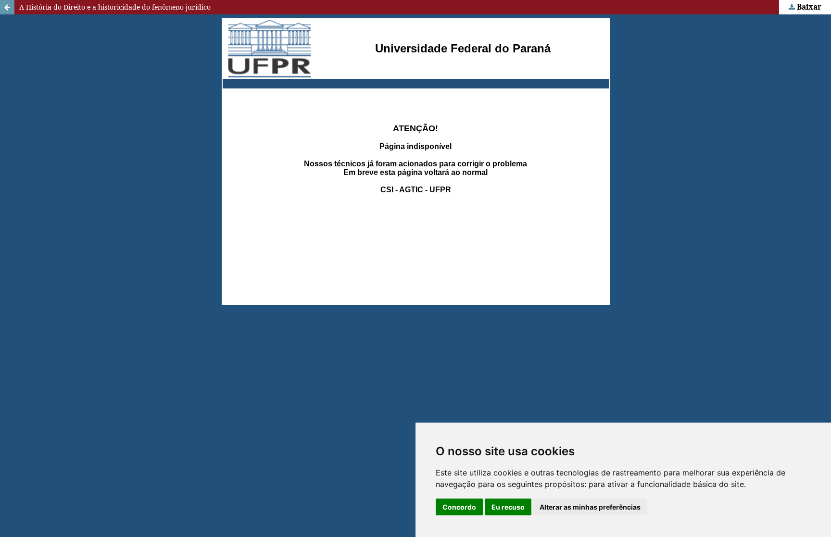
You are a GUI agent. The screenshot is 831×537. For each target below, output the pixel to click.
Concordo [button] (459, 507)
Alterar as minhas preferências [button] (590, 507)
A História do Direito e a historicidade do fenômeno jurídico (115, 7)
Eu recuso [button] (508, 507)
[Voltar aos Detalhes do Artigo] (7, 7)
